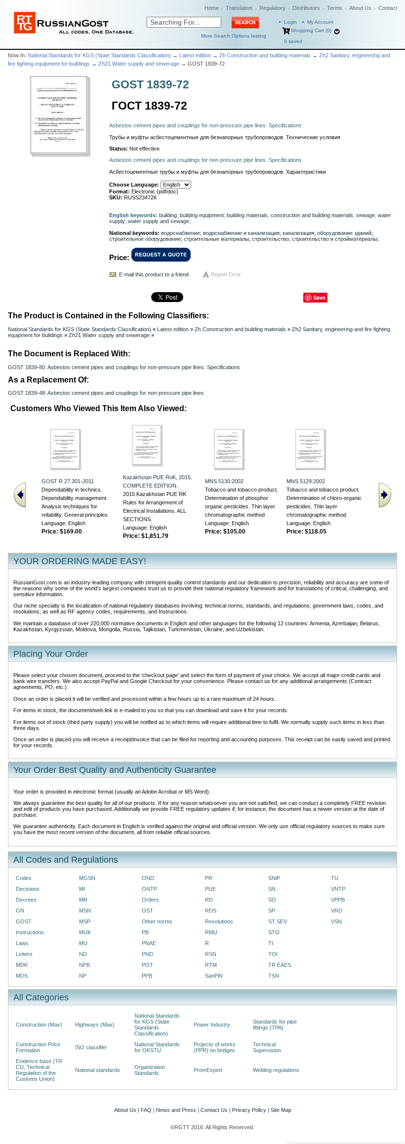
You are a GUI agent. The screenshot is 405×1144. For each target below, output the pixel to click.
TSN (273, 976)
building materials (247, 215)
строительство (270, 239)
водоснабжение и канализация (241, 233)
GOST (24, 921)
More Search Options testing (233, 35)
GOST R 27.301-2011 (67, 481)
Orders (150, 900)
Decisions (28, 889)
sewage (365, 215)
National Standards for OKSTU (157, 1047)
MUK (85, 932)
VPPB (338, 900)
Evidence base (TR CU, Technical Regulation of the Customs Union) (39, 1070)
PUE (210, 889)
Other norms (157, 921)
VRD (336, 911)
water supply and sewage (158, 221)
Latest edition (195, 55)
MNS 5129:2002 (305, 481)
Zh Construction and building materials (265, 55)
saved (293, 41)
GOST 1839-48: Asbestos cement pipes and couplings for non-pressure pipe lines (106, 393)
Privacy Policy (249, 1110)
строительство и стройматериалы (334, 239)
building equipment (202, 215)
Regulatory (272, 8)
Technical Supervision (267, 1047)
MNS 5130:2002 (224, 481)
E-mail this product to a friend (154, 274)
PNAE (149, 943)
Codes (24, 878)
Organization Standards (149, 1070)
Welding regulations (276, 1070)
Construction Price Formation (38, 1047)
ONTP (149, 889)
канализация (298, 233)
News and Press (176, 1110)
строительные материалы (216, 239)
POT (147, 965)
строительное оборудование (145, 239)
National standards (97, 1070)
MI (82, 889)
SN (272, 889)
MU (83, 943)
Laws (22, 943)
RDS (210, 911)
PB (145, 932)
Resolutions (219, 921)
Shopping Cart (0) (311, 30)
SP (271, 911)
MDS (22, 976)
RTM (211, 965)
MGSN (87, 878)
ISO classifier (91, 1047)
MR (83, 900)
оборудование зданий (344, 233)
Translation (239, 8)
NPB (84, 965)
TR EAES (279, 965)
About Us (360, 8)
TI (270, 943)
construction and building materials (312, 215)
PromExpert (208, 1070)
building (168, 215)
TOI (273, 954)
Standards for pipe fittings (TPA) (275, 1024)
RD (209, 900)
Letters (24, 954)
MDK (22, 965)
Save (319, 297)
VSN (336, 921)
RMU (211, 932)
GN (20, 911)
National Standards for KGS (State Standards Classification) (99, 55)
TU (334, 878)
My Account (320, 22)
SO (272, 900)
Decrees (26, 900)
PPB (147, 976)
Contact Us (214, 1110)
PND (147, 954)
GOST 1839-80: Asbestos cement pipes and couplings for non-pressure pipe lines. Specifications (124, 367)
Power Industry (212, 1025)
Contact (387, 8)
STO (274, 932)
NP (82, 976)
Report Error (226, 274)
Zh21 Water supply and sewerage (138, 64)
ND (83, 954)
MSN (85, 911)
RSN (210, 954)
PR (208, 878)
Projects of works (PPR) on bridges (215, 1047)
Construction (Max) (39, 1025)
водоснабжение (180, 233)
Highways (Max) (95, 1025)
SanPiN (214, 976)
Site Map (281, 1110)
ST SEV (277, 921)
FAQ (146, 1110)
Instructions (30, 932)
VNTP (338, 889)
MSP (84, 921)
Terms (334, 8)
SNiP (274, 878)
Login (290, 22)
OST (147, 911)
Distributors (306, 8)
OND (148, 878)
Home (211, 8)
